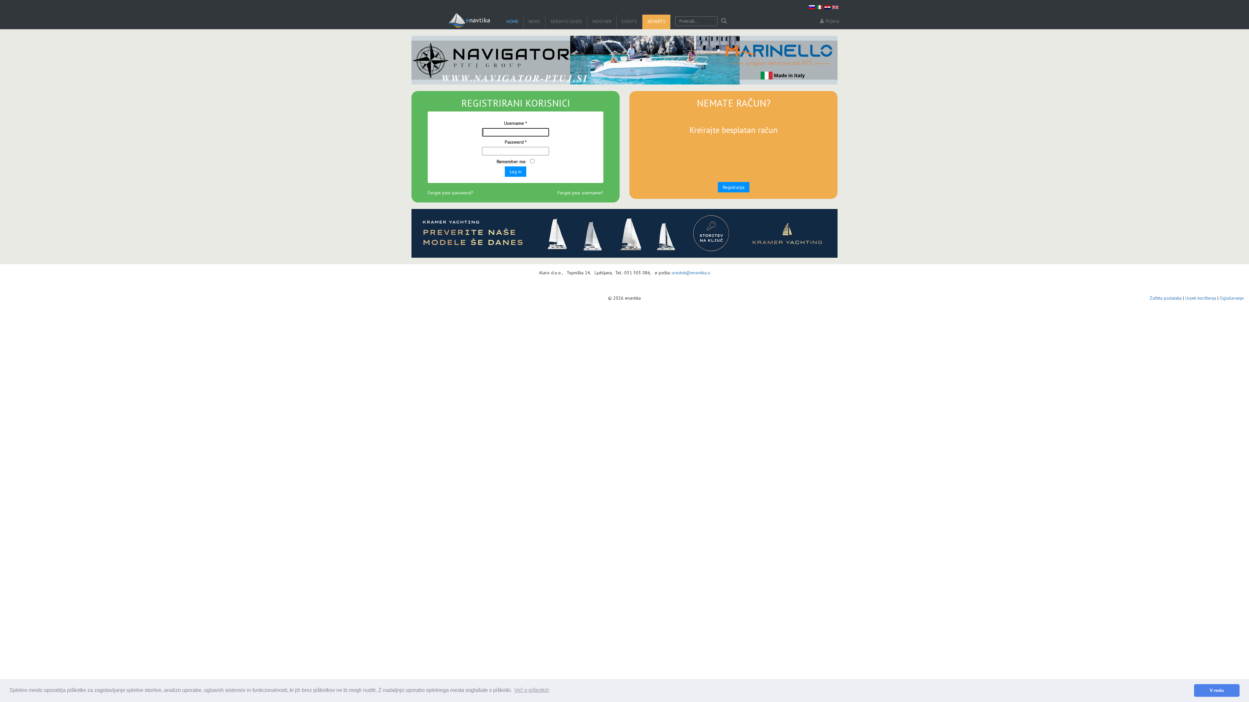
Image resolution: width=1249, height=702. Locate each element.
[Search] (724, 21)
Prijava (832, 21)
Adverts (656, 21)
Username (515, 123)
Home (512, 21)
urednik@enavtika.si (691, 273)
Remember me (512, 161)
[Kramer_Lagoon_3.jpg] (624, 233)
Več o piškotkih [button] (531, 690)
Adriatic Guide (566, 21)
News (534, 21)
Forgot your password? (450, 193)
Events (629, 21)
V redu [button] (1217, 690)
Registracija (734, 187)
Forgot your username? (580, 193)
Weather (601, 21)
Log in (515, 172)
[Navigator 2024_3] (624, 60)
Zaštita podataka (1165, 298)
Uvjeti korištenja (1200, 298)
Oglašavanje (1232, 298)
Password (516, 142)
